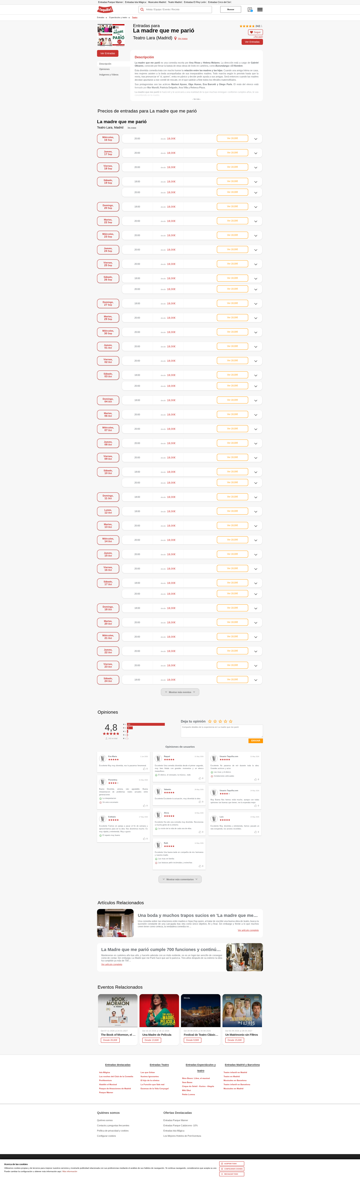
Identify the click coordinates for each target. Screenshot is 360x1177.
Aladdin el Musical (108, 1084)
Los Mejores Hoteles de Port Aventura (182, 1136)
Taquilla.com (103, 7)
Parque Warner (106, 1092)
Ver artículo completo (248, 930)
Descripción (105, 64)
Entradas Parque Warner (110, 2)
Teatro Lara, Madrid (110, 127)
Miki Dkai (186, 1090)
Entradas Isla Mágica (135, 2)
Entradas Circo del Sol (219, 2)
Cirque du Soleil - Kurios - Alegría (198, 1086)
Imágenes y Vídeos (108, 74)
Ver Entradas (252, 41)
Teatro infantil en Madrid (235, 1072)
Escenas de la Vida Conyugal (155, 1089)
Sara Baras (187, 1082)
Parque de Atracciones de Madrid (115, 1089)
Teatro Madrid (175, 2)
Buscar (230, 9)
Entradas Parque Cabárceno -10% (180, 1125)
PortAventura (105, 1080)
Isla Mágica (104, 1072)
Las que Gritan (148, 1072)
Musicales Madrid (157, 2)
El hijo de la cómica (150, 1080)
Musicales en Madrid (233, 1089)
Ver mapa (132, 128)
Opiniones (104, 69)
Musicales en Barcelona (235, 1080)
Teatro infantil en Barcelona (237, 1084)
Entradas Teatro (159, 1064)
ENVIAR (255, 740)
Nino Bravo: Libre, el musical (196, 1078)
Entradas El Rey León (195, 2)
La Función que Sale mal (152, 1084)
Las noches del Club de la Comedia (116, 1076)
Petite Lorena (188, 1094)
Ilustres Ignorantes (150, 1076)
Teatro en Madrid (232, 1076)
